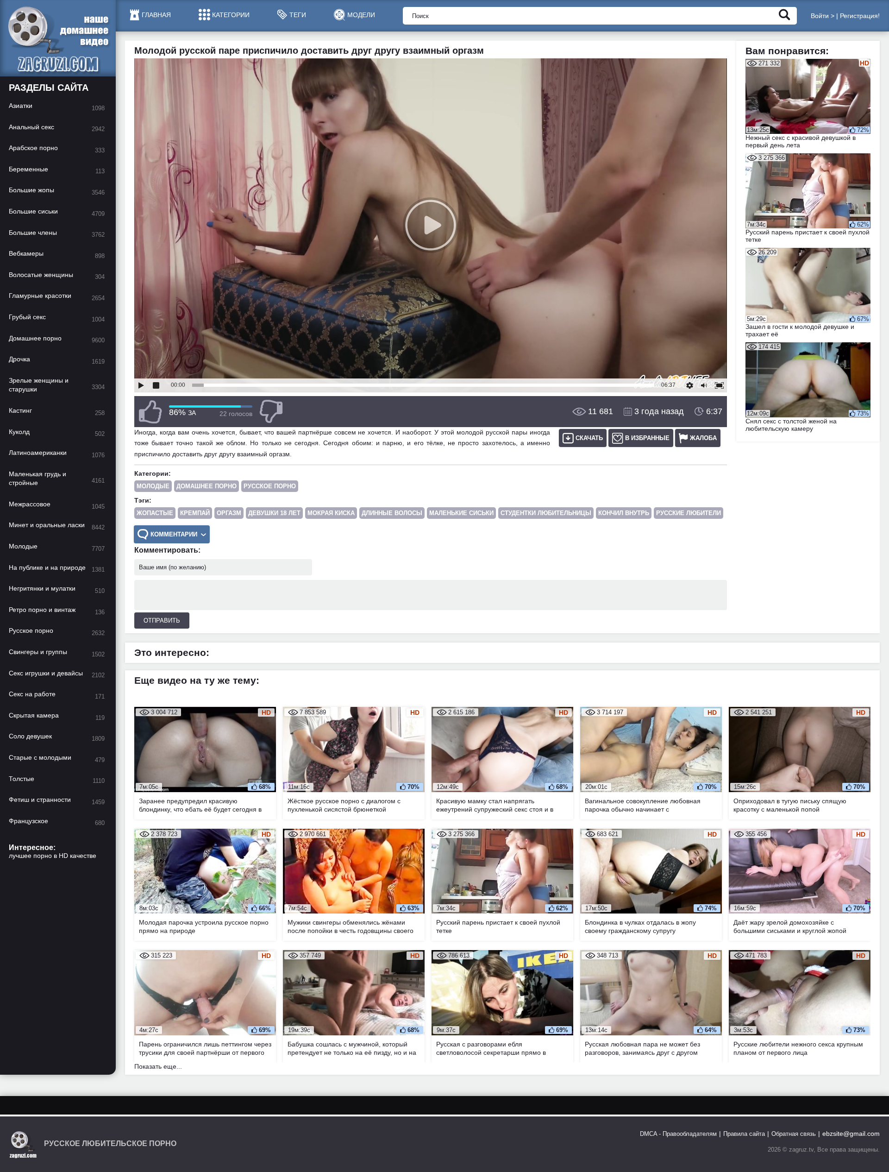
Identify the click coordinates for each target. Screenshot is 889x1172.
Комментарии (173, 534)
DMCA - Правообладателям (678, 1133)
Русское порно (270, 486)
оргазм (229, 513)
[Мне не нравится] (270, 411)
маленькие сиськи (461, 513)
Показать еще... (158, 1066)
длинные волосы (392, 513)
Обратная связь (793, 1133)
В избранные (647, 438)
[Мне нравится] (150, 411)
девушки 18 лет (274, 513)
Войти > (822, 15)
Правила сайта (744, 1133)
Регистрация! (860, 15)
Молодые (153, 486)
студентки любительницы (546, 513)
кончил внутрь (623, 513)
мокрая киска (331, 513)
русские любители (688, 513)
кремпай (195, 513)
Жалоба (703, 438)
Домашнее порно (206, 486)
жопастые (155, 513)
